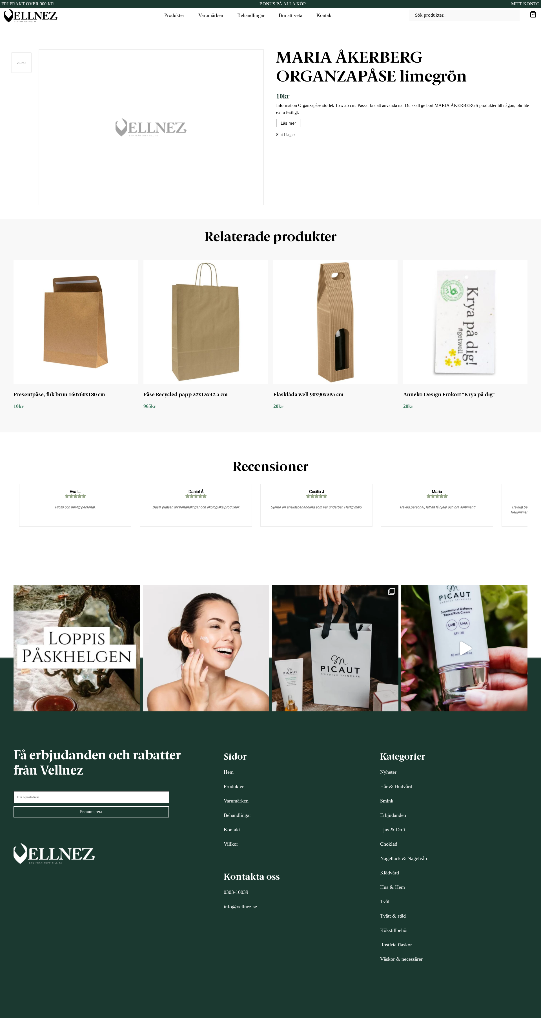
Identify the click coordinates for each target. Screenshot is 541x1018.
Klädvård (389, 873)
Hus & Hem (392, 887)
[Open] (77, 648)
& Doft (397, 829)
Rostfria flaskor (396, 944)
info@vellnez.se (240, 906)
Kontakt (324, 15)
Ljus (384, 829)
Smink (386, 801)
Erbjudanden (393, 815)
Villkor (231, 844)
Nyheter (388, 772)
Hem (229, 772)
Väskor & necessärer (401, 959)
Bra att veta (290, 15)
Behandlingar (251, 15)
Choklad (388, 844)
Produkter (174, 15)
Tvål (384, 901)
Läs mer (288, 123)
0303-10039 (236, 892)
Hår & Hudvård (396, 786)
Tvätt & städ (393, 916)
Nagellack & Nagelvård (404, 858)
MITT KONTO (525, 3)
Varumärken (210, 15)
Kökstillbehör (394, 930)
